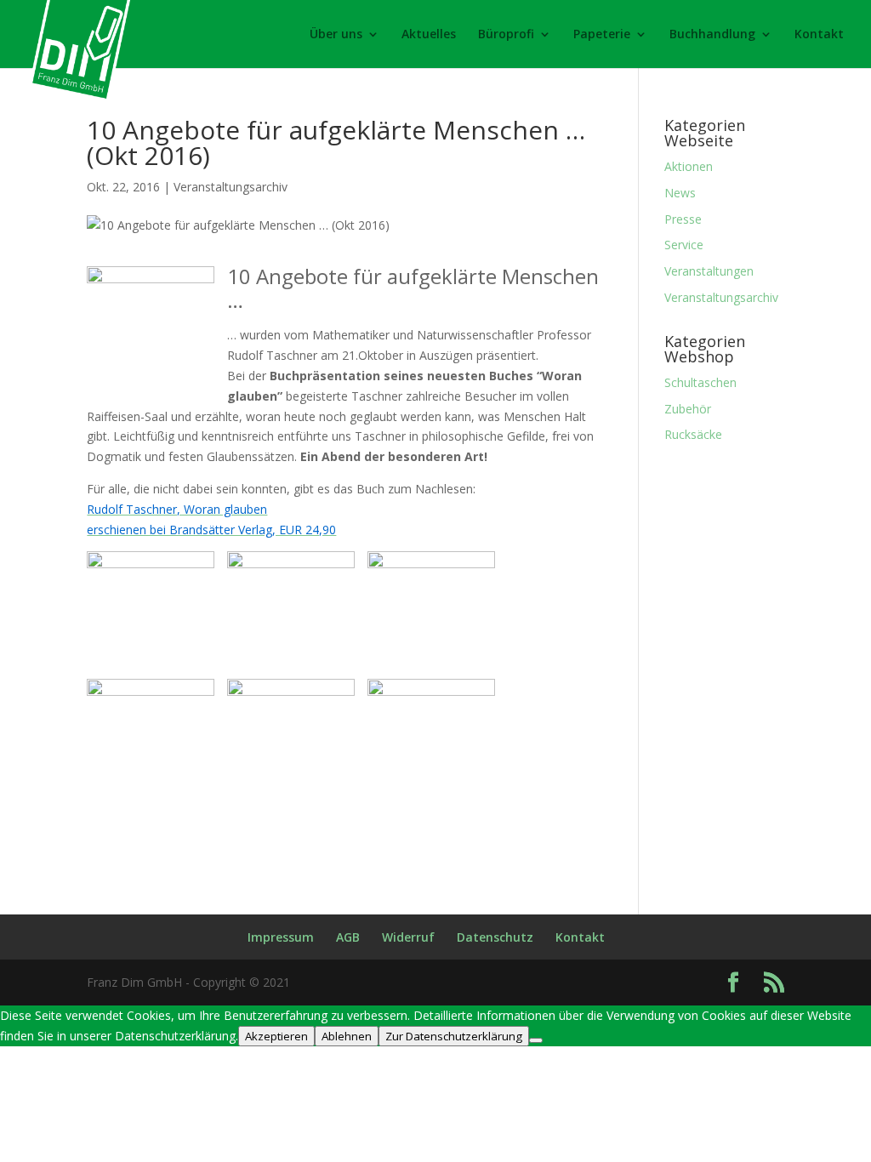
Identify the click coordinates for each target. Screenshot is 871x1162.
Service (683, 244)
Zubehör (687, 409)
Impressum (281, 937)
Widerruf (408, 937)
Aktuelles (428, 35)
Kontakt (819, 35)
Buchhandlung (712, 35)
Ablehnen (347, 1036)
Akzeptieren (276, 1036)
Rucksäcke (693, 434)
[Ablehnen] (536, 1040)
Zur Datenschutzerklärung (453, 1036)
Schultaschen (700, 382)
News (680, 193)
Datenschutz (495, 937)
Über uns (336, 35)
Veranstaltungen (709, 271)
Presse (683, 219)
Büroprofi (506, 35)
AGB (348, 937)
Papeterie (601, 35)
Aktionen (688, 166)
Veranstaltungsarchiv (230, 187)
